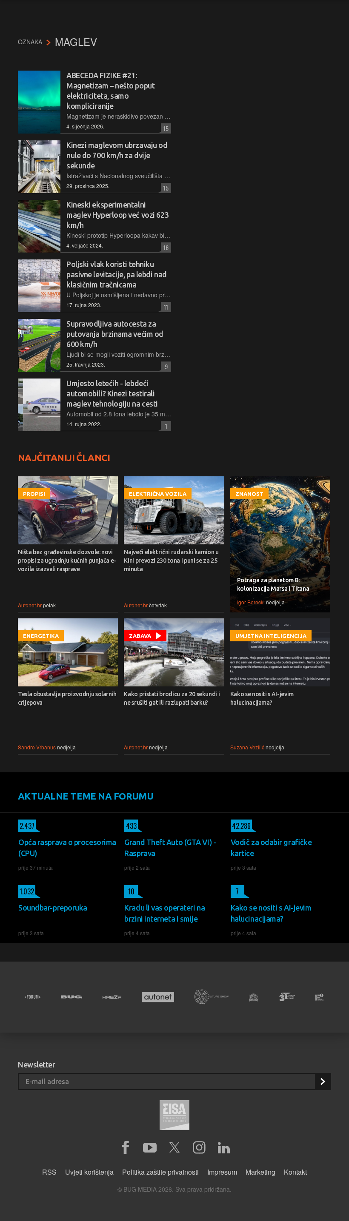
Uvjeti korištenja (89, 1172)
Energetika (41, 636)
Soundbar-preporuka (52, 907)
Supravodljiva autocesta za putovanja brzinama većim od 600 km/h (114, 333)
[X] (174, 1147)
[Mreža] (112, 997)
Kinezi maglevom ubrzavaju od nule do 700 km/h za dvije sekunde (116, 155)
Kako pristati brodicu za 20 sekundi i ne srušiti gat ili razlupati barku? (172, 698)
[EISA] (174, 1116)
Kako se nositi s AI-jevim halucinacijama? (262, 698)
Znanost (249, 494)
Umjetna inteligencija (270, 636)
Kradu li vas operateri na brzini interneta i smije (164, 913)
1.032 (26, 891)
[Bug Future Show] (211, 997)
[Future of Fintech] (320, 997)
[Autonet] (158, 997)
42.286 (241, 826)
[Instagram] (199, 1147)
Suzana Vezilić (247, 747)
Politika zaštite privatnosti (160, 1172)
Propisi (34, 494)
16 (165, 247)
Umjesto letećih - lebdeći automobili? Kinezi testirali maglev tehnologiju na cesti (112, 393)
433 (130, 826)
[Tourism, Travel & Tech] (287, 997)
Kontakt (295, 1172)
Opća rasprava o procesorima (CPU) (67, 847)
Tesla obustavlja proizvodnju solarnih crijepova (67, 698)
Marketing (260, 1172)
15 (165, 128)
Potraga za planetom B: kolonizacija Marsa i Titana (273, 584)
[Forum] (32, 997)
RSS (49, 1172)
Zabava (140, 636)
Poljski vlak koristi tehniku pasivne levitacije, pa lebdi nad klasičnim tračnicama (116, 274)
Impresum (222, 1172)
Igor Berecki (251, 602)
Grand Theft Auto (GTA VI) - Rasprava (170, 847)
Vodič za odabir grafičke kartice (271, 847)
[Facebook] (125, 1147)
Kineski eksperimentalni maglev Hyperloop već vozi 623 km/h (117, 214)
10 (129, 891)
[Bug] (71, 997)
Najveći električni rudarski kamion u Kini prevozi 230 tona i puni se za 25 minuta (171, 560)
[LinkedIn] (224, 1147)
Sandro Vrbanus (37, 747)
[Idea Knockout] (253, 997)
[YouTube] (150, 1147)
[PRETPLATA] (322, 1081)
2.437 (26, 826)
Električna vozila (157, 494)
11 (164, 306)
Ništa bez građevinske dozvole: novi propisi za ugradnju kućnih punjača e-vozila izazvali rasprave (67, 560)
